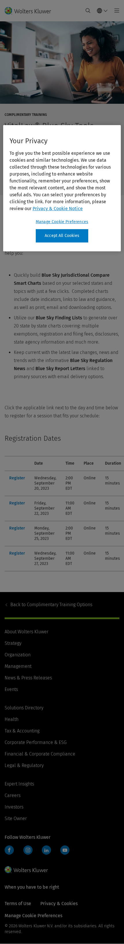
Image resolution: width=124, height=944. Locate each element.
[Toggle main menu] (115, 10)
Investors (14, 807)
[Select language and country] (102, 10)
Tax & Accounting (22, 731)
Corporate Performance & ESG (36, 742)
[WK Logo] (26, 869)
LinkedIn (46, 850)
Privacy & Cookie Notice (58, 208)
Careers (12, 795)
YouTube (64, 850)
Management (18, 666)
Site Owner (16, 818)
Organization (18, 654)
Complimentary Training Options (51, 604)
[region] (62, 188)
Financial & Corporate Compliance (40, 754)
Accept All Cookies (62, 235)
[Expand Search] (88, 10)
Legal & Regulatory (24, 765)
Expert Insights (19, 784)
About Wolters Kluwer (26, 631)
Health (11, 719)
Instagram (28, 850)
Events (11, 689)
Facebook (9, 850)
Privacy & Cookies (59, 903)
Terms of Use (18, 903)
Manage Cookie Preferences (62, 221)
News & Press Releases (28, 678)
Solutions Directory (24, 708)
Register (17, 478)
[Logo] (30, 10)
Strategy (13, 643)
